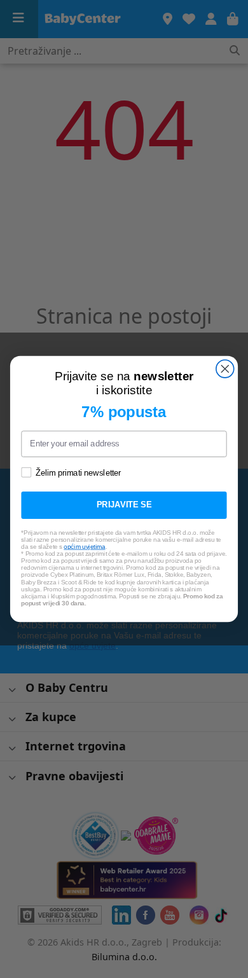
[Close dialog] (225, 369)
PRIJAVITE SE (124, 504)
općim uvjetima (84, 546)
